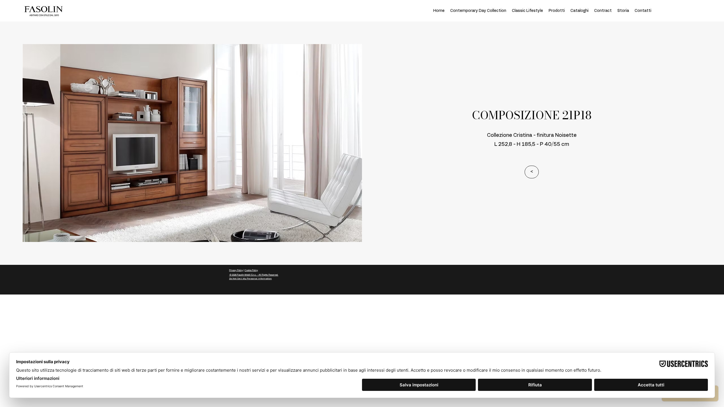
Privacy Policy (236, 270)
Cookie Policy (251, 270)
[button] (532, 172)
